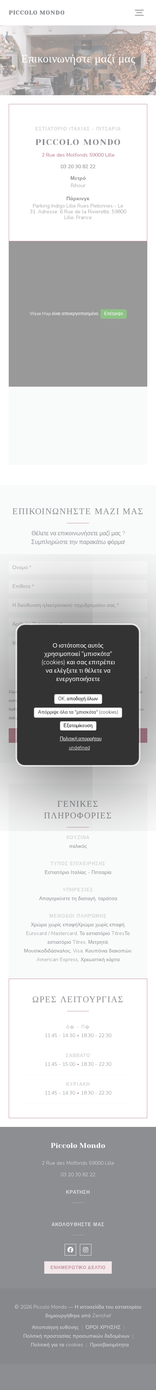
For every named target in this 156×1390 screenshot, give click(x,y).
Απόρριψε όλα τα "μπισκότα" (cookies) (78, 712)
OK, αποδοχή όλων (78, 699)
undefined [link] (79, 748)
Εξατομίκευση (78, 725)
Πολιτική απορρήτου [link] (81, 739)
